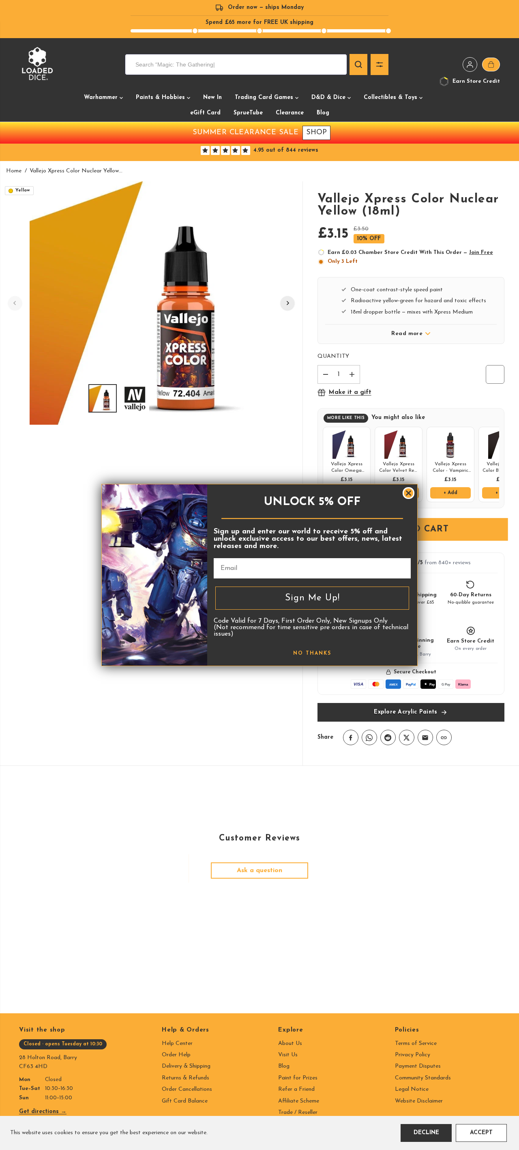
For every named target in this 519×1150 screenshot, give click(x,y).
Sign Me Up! (312, 598)
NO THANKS (312, 653)
